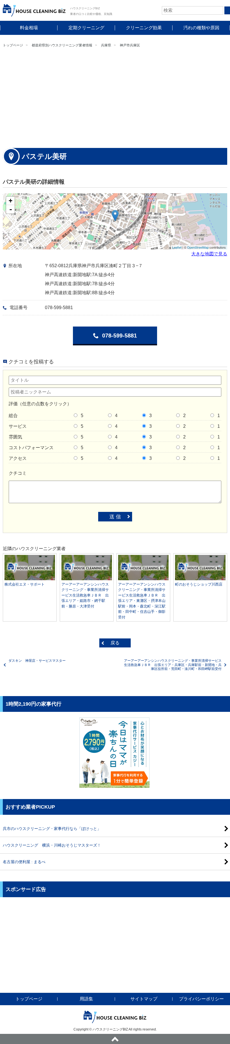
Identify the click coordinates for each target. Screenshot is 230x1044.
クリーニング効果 (144, 27)
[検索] (227, 10)
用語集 (86, 998)
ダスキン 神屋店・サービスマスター (37, 661)
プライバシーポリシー (201, 998)
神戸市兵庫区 (130, 45)
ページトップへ (115, 1039)
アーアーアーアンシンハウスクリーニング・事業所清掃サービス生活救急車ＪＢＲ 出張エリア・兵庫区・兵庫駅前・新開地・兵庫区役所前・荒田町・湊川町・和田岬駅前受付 (173, 665)
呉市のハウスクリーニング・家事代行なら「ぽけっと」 (52, 828)
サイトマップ (143, 998)
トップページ (13, 45)
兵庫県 (106, 45)
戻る (115, 642)
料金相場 (29, 27)
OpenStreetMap (198, 247)
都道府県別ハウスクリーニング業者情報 (62, 45)
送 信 (115, 516)
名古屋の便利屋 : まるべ (24, 862)
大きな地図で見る (209, 253)
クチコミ (18, 473)
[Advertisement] (115, 97)
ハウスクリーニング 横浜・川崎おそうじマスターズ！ (52, 845)
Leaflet (176, 247)
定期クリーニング (86, 27)
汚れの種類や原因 (201, 27)
